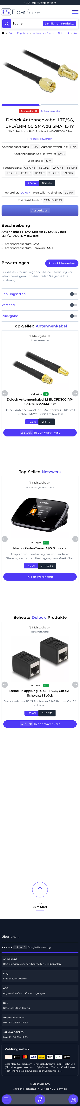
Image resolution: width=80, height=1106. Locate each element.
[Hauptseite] (32, 11)
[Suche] (40, 1099)
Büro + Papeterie (19, 33)
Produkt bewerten (39, 138)
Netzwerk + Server (43, 33)
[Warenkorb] (73, 1099)
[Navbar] (75, 12)
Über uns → (11, 937)
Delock (25, 192)
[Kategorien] (7, 1099)
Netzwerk (64, 33)
